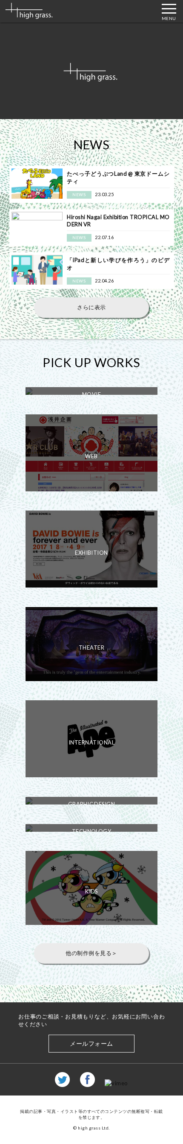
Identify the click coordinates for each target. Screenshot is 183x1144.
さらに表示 (91, 307)
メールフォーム (91, 1043)
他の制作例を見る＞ (91, 953)
